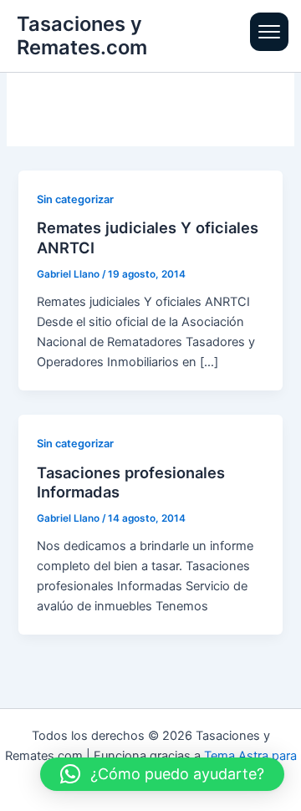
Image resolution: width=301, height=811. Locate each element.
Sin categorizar (75, 199)
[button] (162, 774)
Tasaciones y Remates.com (82, 35)
